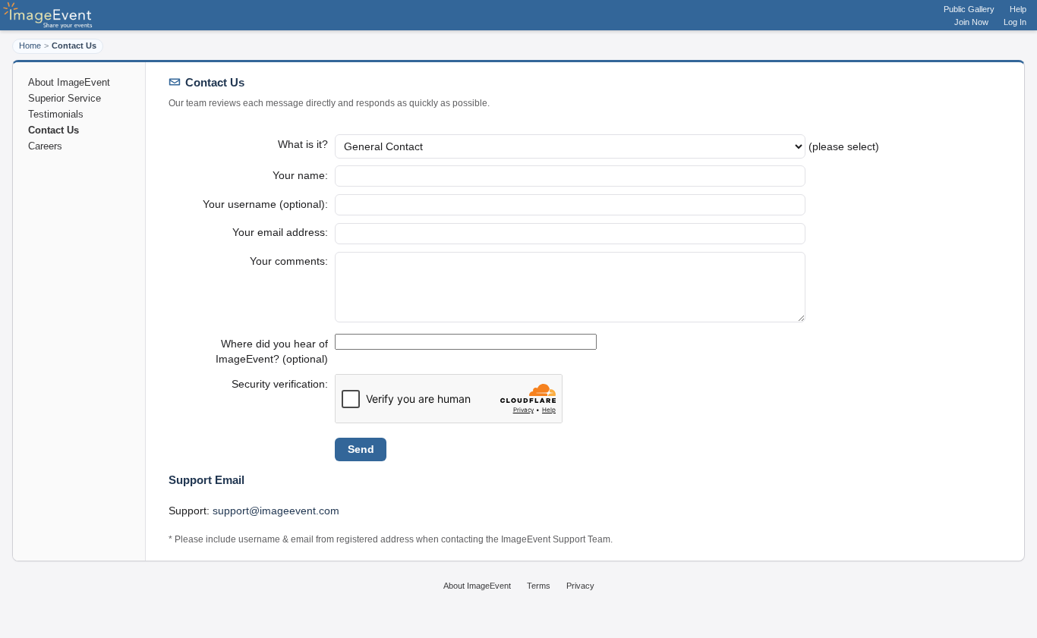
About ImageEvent (69, 82)
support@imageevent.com (276, 510)
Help (1018, 9)
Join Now (971, 22)
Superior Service (64, 98)
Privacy (580, 585)
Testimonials (56, 114)
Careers (45, 146)
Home (30, 45)
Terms (538, 585)
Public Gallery (969, 9)
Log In (1015, 22)
